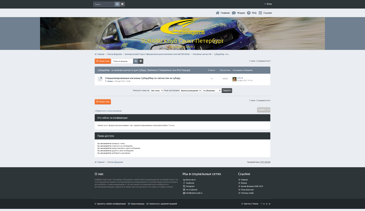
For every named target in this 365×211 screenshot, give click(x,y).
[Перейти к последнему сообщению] (242, 78)
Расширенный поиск (122, 4)
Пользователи (247, 190)
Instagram (190, 186)
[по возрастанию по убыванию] (211, 90)
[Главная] (182, 33)
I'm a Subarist (191, 190)
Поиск (117, 4)
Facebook (190, 183)
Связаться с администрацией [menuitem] (163, 204)
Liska (239, 78)
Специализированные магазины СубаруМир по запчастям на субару (142, 78)
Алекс (110, 81)
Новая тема (104, 61)
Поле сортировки (172, 90)
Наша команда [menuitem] (137, 204)
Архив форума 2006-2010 (252, 186)
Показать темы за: (141, 90)
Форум (244, 183)
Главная (227, 13)
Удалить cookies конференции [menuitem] (111, 204)
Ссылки (267, 13)
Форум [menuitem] (243, 13)
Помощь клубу (247, 193)
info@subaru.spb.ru (194, 193)
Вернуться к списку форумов (108, 111)
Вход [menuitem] (269, 4)
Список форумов (115, 162)
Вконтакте (191, 180)
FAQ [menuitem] (256, 13)
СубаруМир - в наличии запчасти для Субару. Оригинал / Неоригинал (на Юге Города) (144, 70)
